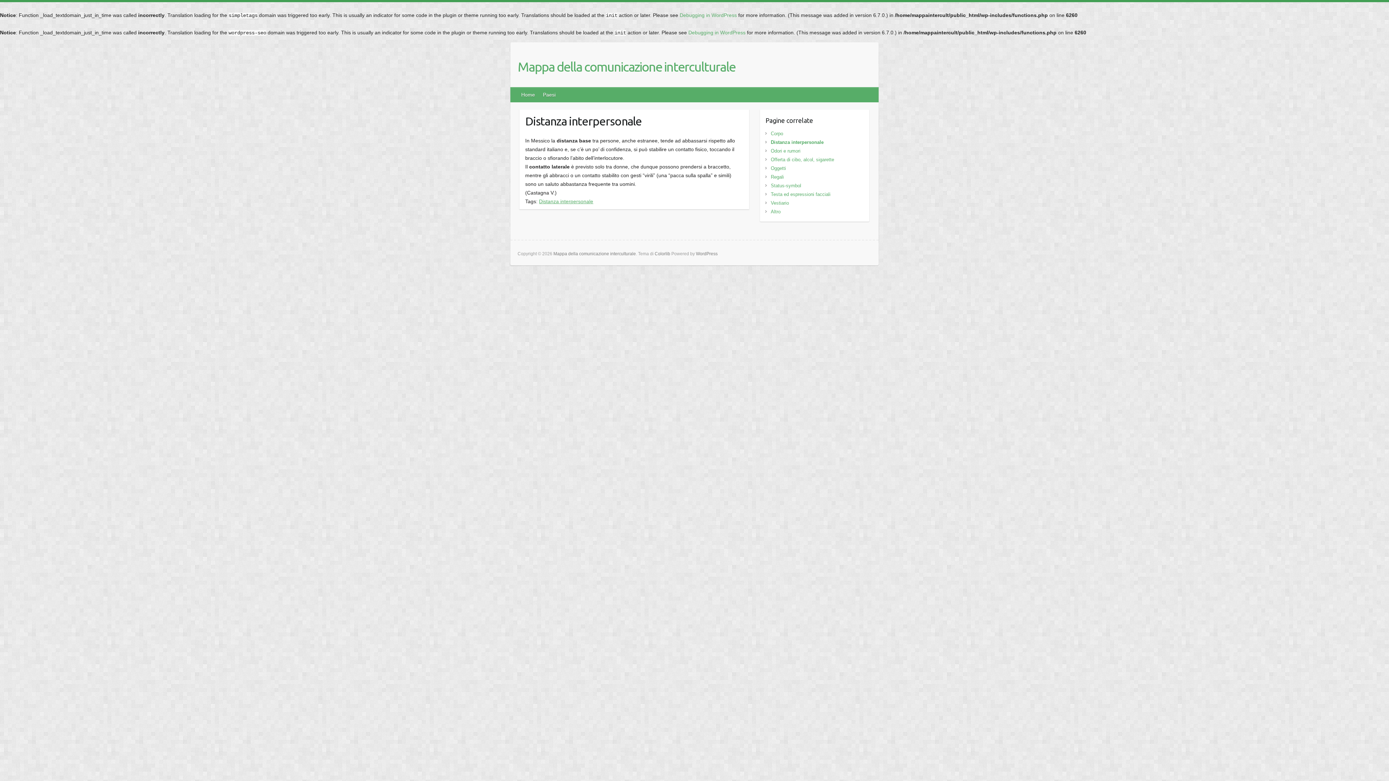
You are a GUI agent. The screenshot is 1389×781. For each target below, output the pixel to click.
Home (528, 95)
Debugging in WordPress (708, 15)
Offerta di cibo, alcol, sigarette (802, 159)
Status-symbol (786, 185)
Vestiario (780, 203)
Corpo (777, 133)
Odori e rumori (785, 151)
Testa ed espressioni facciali (801, 194)
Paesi (549, 95)
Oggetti (778, 168)
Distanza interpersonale (566, 201)
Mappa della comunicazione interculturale (626, 66)
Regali (777, 177)
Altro (776, 211)
